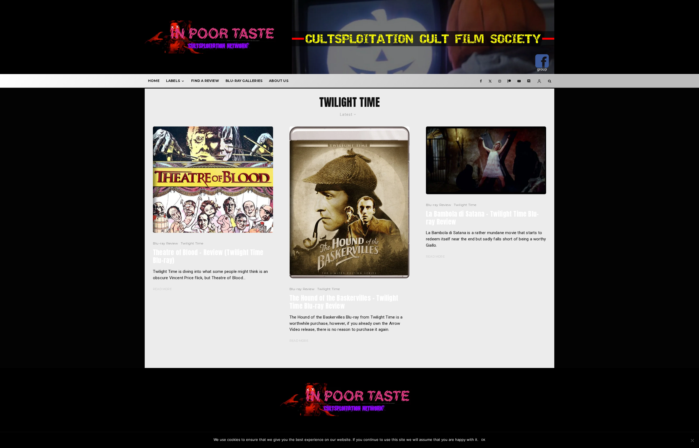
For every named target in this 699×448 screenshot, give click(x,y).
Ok (483, 440)
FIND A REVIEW (205, 81)
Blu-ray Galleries (244, 81)
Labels (173, 81)
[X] (490, 80)
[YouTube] (519, 80)
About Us (278, 81)
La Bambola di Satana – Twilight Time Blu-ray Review (482, 218)
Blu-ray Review (165, 243)
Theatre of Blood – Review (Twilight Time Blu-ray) (208, 256)
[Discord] (529, 80)
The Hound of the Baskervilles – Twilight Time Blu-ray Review (343, 302)
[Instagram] (499, 80)
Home (153, 81)
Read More (162, 289)
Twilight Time (192, 243)
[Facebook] (481, 80)
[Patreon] (509, 80)
